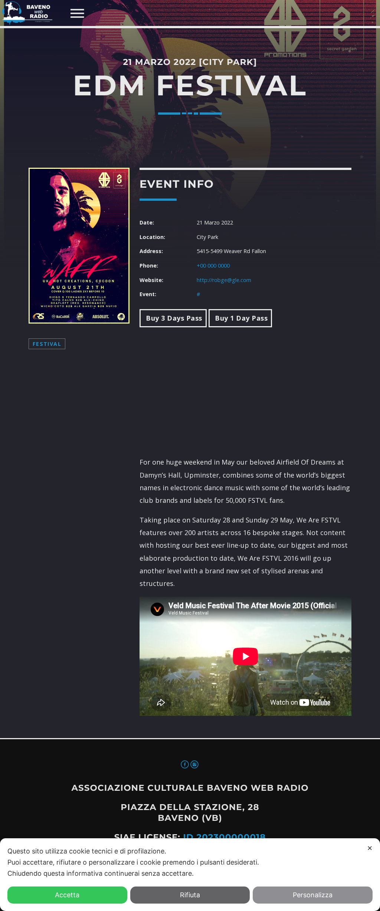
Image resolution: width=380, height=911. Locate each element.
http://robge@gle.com (224, 280)
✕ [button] (370, 848)
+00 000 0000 (213, 265)
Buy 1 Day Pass (240, 318)
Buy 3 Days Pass (173, 318)
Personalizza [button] (312, 895)
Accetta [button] (67, 895)
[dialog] (190, 874)
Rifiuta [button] (190, 895)
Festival (47, 343)
